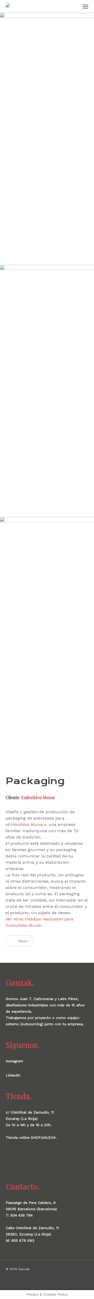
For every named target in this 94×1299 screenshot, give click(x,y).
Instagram (14, 1061)
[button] (85, 6)
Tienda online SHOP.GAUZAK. (31, 1137)
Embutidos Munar (38, 797)
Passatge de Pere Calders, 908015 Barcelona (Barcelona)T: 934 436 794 (31, 1208)
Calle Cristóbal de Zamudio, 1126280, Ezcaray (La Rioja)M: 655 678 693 (32, 1234)
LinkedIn (13, 1075)
